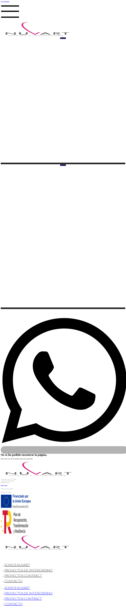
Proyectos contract (23, 575)
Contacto (13, 581)
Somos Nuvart (17, 565)
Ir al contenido (5, 1)
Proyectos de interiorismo (28, 570)
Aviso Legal (4, 485)
